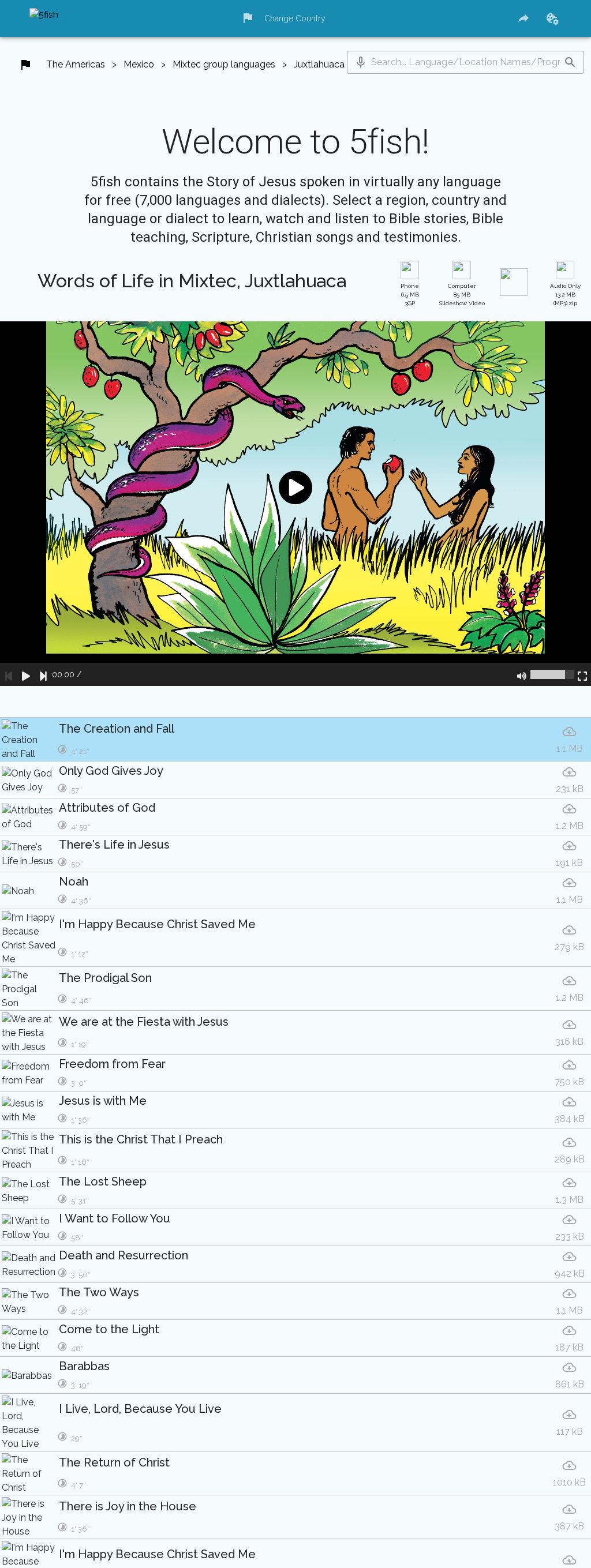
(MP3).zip (565, 294)
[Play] (26, 674)
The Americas (75, 64)
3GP (410, 294)
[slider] (552, 674)
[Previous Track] (8, 674)
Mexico (139, 64)
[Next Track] (43, 674)
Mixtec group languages (224, 64)
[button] (361, 62)
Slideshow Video (462, 294)
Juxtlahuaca (319, 64)
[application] (295, 503)
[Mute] (521, 674)
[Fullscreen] (582, 674)
